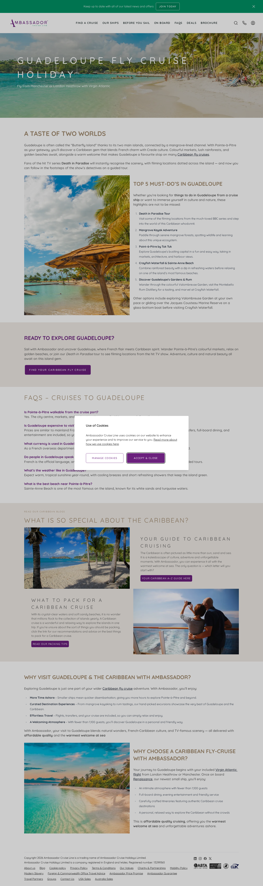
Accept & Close (146, 458)
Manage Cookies (104, 458)
